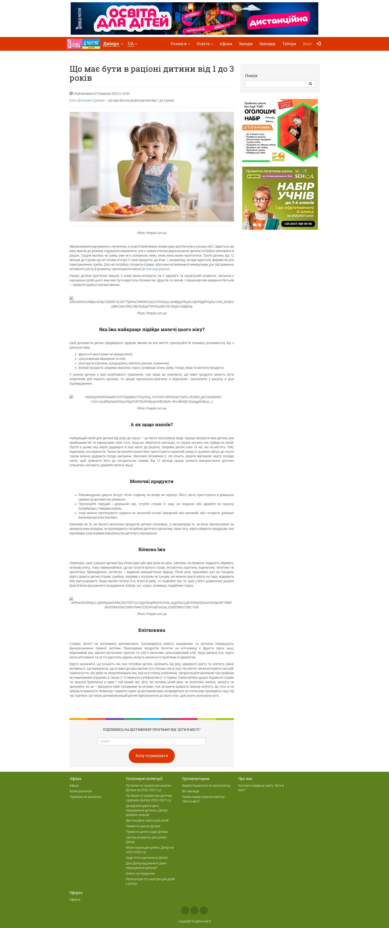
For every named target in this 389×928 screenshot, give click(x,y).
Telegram (204, 910)
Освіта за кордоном (140, 873)
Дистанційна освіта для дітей (147, 820)
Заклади (267, 43)
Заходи (246, 43)
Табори (289, 43)
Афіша (225, 43)
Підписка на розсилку (85, 797)
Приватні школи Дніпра (143, 826)
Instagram (194, 910)
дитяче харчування (155, 269)
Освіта (203, 43)
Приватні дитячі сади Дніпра (147, 832)
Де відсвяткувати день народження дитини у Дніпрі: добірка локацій (147, 810)
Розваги (179, 43)
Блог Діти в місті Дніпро (87, 100)
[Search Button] (310, 84)
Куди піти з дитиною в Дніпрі (147, 857)
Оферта (75, 899)
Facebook (185, 910)
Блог (307, 43)
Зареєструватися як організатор (206, 785)
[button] (113, 44)
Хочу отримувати (152, 755)
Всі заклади (190, 791)
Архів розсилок (81, 791)
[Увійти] (320, 44)
